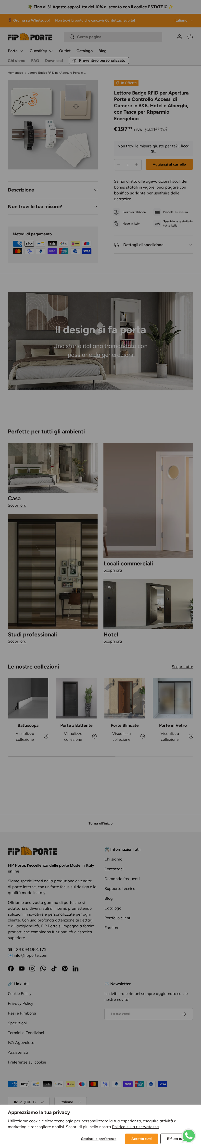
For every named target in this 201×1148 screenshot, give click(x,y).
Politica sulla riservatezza (135, 1126)
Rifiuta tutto (177, 1138)
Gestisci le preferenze (98, 1138)
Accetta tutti (141, 1138)
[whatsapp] (188, 1131)
